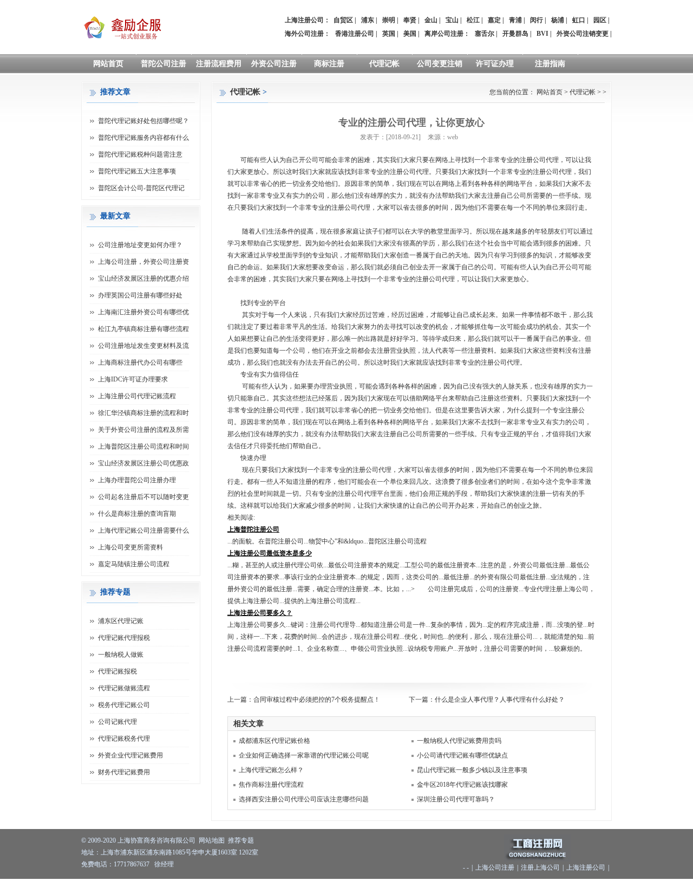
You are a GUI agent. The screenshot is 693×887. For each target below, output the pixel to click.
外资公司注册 (274, 64)
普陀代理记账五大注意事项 (137, 171)
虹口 (578, 20)
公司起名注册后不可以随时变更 (143, 497)
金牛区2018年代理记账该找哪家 (462, 784)
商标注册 (329, 64)
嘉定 (494, 20)
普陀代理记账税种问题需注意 (140, 154)
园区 (599, 20)
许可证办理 (495, 64)
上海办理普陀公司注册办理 (137, 480)
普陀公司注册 (163, 64)
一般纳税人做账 (120, 654)
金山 (430, 20)
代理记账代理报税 (124, 638)
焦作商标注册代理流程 (271, 784)
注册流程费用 (218, 64)
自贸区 (343, 20)
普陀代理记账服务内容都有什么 (143, 137)
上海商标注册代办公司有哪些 (140, 362)
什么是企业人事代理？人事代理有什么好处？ (500, 699)
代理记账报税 (117, 671)
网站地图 (212, 840)
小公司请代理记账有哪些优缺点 (462, 755)
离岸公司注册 (443, 33)
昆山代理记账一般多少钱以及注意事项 (472, 770)
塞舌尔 (484, 33)
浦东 (367, 20)
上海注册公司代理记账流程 (137, 396)
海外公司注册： (307, 33)
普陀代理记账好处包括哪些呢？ (143, 121)
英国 (388, 33)
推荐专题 (241, 840)
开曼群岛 (515, 33)
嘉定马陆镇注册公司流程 (133, 564)
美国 (409, 33)
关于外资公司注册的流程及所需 (143, 429)
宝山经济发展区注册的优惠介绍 (143, 278)
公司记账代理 (117, 722)
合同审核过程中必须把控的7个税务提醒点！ (316, 699)
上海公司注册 (494, 867)
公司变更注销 (439, 64)
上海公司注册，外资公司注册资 (143, 262)
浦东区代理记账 (120, 621)
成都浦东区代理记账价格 (274, 740)
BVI (542, 33)
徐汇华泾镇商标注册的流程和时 (143, 413)
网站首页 (108, 64)
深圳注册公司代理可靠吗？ (456, 799)
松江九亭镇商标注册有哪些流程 (143, 329)
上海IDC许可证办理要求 (133, 379)
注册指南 (550, 64)
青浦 (515, 20)
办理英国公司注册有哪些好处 (140, 295)
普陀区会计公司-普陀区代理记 (141, 188)
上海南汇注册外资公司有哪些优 (143, 312)
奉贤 (409, 20)
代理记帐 (384, 64)
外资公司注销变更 (583, 33)
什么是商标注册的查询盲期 (137, 513)
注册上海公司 (540, 867)
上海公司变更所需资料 (130, 547)
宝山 (452, 20)
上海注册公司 (585, 867)
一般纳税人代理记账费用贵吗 (459, 740)
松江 (473, 20)
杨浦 (557, 20)
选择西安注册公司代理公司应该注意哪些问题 (304, 799)
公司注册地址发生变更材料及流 (143, 345)
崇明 (388, 20)
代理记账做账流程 (124, 688)
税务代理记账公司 (124, 705)
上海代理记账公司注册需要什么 (143, 530)
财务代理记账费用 (124, 772)
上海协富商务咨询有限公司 (156, 840)
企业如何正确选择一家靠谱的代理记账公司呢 (304, 755)
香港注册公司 (354, 33)
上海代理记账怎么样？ (271, 770)
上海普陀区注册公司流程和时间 (143, 446)
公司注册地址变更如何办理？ (140, 245)
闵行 (536, 20)
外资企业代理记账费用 (130, 755)
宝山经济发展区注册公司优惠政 (143, 463)
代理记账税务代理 (124, 738)
